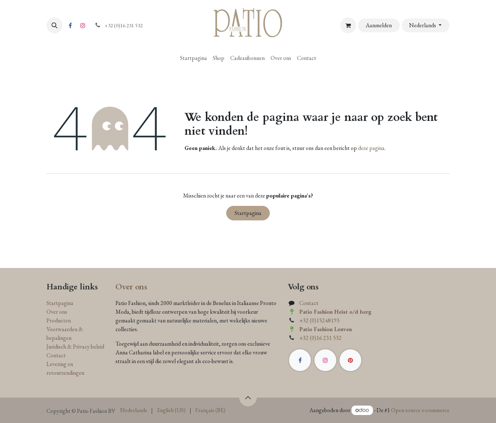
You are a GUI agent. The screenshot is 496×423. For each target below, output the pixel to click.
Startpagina (248, 213)
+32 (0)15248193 (319, 320)
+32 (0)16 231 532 (320, 338)
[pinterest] (350, 360)
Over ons (56, 312)
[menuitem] (193, 58)
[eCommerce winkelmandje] (348, 25)
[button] (54, 25)
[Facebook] (70, 25)
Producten (58, 320)
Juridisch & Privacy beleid (75, 346)
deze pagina (371, 148)
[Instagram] (83, 25)
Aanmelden (379, 25)
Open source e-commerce (420, 410)
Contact (56, 355)
